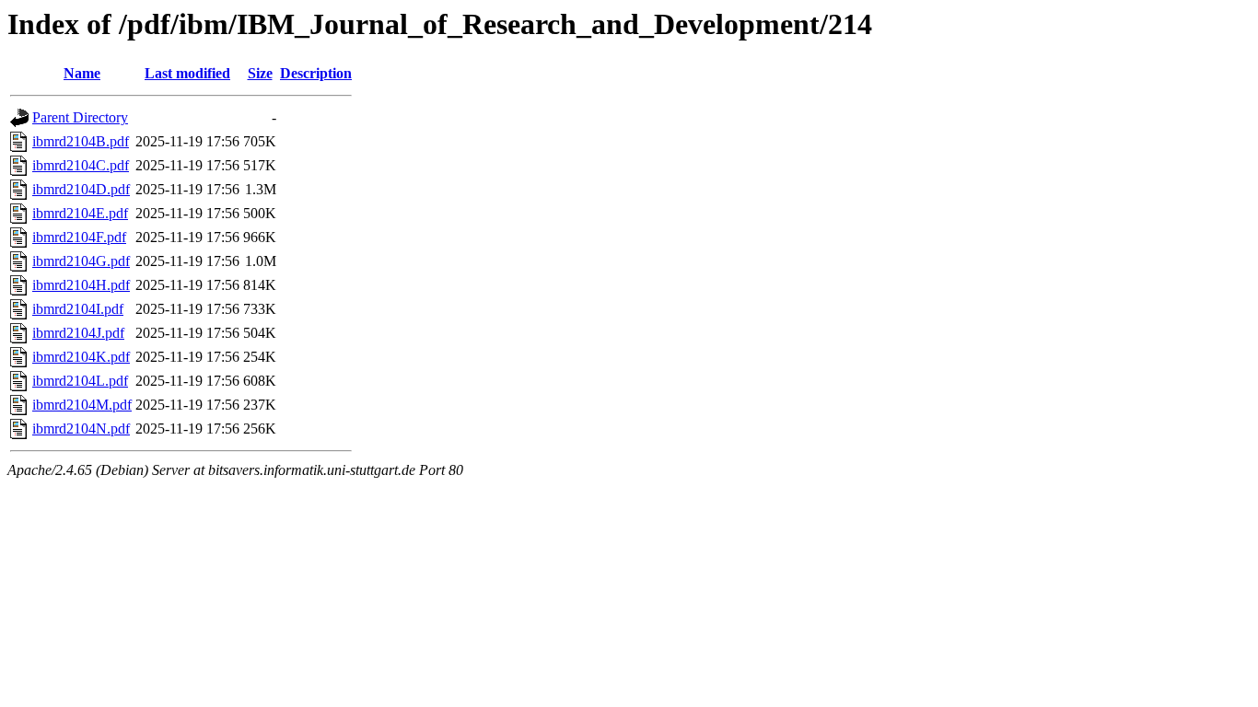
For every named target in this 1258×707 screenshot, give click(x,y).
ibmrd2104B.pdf (80, 141)
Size (260, 73)
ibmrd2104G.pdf (81, 261)
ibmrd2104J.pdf (78, 333)
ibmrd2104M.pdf (82, 404)
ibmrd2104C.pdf (80, 165)
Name (82, 73)
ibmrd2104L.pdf (80, 380)
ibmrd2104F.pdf (79, 237)
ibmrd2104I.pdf (77, 309)
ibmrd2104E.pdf (80, 213)
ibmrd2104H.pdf (81, 285)
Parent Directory (80, 117)
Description (316, 73)
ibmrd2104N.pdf (81, 428)
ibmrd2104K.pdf (81, 357)
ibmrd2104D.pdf (81, 189)
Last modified (187, 73)
